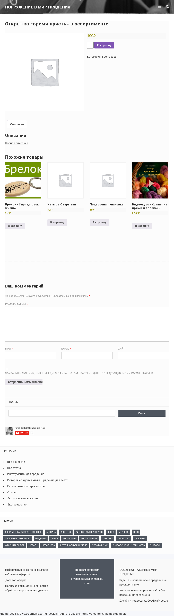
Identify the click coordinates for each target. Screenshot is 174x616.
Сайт (121, 348)
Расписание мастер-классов (26, 486)
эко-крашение (100, 545)
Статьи (11, 492)
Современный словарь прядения (23, 532)
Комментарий (16, 304)
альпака (51, 532)
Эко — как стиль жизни (22, 498)
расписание (69, 539)
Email (66, 348)
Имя (9, 348)
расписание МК (89, 539)
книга (111, 532)
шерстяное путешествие (73, 545)
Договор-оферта (15, 580)
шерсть (33, 545)
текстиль (107, 539)
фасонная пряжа (14, 545)
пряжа (54, 539)
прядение (40, 539)
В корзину (104, 45)
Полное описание (16, 143)
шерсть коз (48, 545)
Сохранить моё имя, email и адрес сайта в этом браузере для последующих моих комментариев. (79, 373)
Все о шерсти (16, 461)
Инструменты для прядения (25, 474)
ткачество (123, 539)
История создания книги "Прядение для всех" (37, 480)
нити (136, 532)
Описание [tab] (17, 124)
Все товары (109, 56)
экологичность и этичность (128, 545)
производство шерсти (17, 539)
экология (155, 545)
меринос (123, 532)
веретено (66, 532)
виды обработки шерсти (89, 532)
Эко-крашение (17, 504)
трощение (139, 539)
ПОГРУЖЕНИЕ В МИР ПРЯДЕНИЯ (37, 7)
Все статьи (14, 468)
